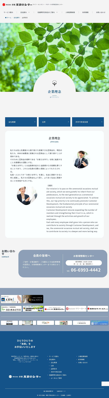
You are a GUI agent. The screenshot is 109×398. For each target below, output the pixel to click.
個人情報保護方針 (48, 391)
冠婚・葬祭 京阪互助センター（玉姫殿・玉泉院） (57, 395)
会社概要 (54, 362)
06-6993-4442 (86, 270)
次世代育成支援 (56, 372)
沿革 (52, 366)
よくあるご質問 (56, 378)
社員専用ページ (61, 391)
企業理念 (54, 369)
